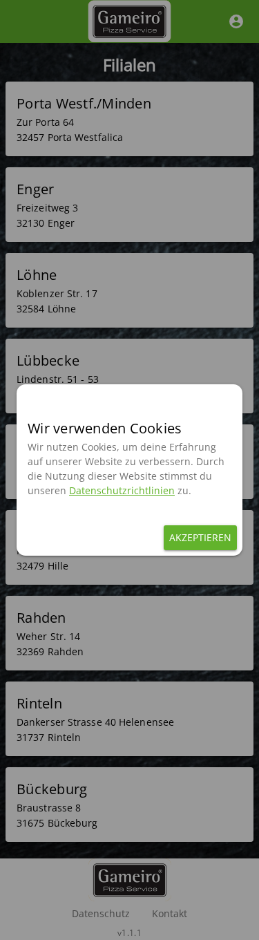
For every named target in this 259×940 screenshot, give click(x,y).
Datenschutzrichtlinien (122, 490)
